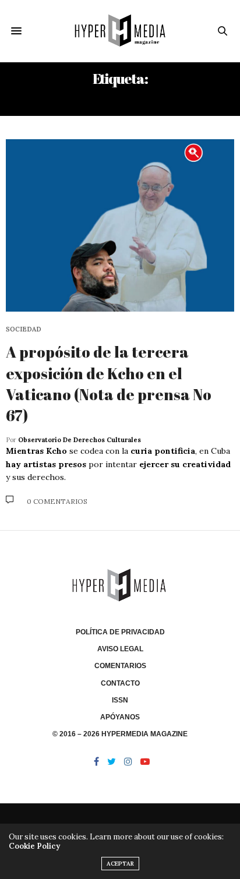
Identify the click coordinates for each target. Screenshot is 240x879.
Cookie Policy (34, 846)
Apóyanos (120, 717)
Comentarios (120, 666)
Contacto (120, 683)
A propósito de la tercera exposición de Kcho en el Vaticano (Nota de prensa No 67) (108, 383)
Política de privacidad (120, 632)
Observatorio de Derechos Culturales (79, 440)
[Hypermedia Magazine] (120, 31)
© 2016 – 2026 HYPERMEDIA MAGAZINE (120, 734)
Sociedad (23, 329)
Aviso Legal (120, 649)
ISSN (120, 700)
